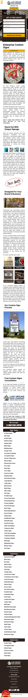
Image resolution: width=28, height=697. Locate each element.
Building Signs (8, 448)
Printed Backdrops (9, 500)
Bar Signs (7, 562)
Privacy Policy (14, 679)
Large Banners (8, 480)
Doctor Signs (7, 587)
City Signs (7, 569)
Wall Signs (7, 540)
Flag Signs (7, 468)
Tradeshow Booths (9, 535)
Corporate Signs (8, 579)
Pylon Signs (7, 508)
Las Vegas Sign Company (14, 676)
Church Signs (8, 567)
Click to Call (14, 8)
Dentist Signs (8, 584)
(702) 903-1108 (14, 6)
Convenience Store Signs (11, 577)
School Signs (8, 629)
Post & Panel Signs (9, 498)
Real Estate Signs (9, 619)
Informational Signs (9, 478)
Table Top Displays (9, 525)
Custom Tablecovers (10, 458)
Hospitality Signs (9, 594)
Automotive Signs (9, 557)
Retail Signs (7, 624)
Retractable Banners (10, 510)
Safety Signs (7, 515)
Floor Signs (7, 470)
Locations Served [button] (14, 687)
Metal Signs (7, 488)
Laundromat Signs (9, 599)
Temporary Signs (9, 528)
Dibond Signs (8, 460)
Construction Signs (9, 574)
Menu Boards (8, 486)
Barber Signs (7, 564)
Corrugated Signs (9, 455)
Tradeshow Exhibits (9, 538)
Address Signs (8, 440)
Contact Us (14, 684)
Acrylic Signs (8, 438)
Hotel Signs (7, 597)
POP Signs (7, 493)
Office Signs (7, 490)
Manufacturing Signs (10, 607)
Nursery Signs (8, 612)
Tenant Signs (8, 530)
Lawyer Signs (8, 602)
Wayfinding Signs (9, 543)
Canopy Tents (8, 451)
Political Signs (8, 614)
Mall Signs (7, 604)
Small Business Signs (10, 632)
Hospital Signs (8, 592)
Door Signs (7, 465)
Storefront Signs (9, 523)
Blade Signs (7, 445)
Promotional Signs (9, 505)
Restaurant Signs (9, 622)
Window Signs (8, 545)
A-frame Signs (8, 433)
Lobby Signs (7, 483)
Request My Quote (13, 35)
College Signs (8, 572)
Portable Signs (8, 495)
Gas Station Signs (9, 589)
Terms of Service (14, 681)
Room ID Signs (8, 513)
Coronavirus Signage (10, 453)
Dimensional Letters (9, 463)
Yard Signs (7, 548)
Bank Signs (7, 559)
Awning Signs (8, 443)
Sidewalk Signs (8, 520)
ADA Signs (7, 436)
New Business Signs (9, 609)
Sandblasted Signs (9, 518)
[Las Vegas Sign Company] (14, 663)
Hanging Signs (8, 475)
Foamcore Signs (8, 473)
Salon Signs (7, 627)
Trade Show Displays (10, 533)
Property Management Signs (12, 617)
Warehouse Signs (9, 634)
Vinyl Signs (7, 655)
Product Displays (9, 503)
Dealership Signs (9, 582)
